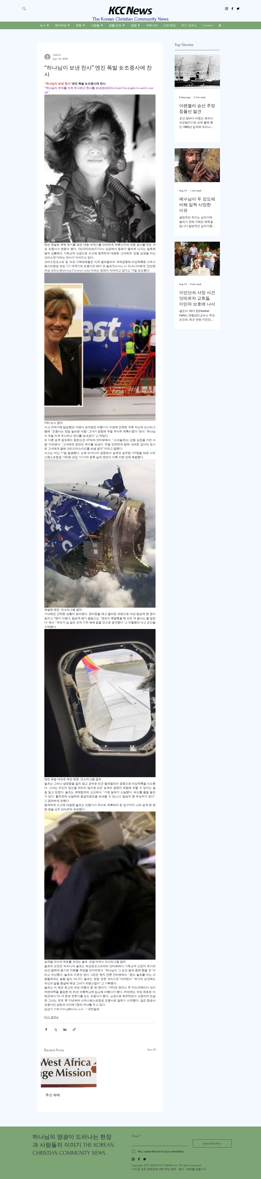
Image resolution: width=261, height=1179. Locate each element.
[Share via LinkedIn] (65, 1029)
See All (151, 1049)
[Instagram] (227, 8)
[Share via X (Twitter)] (55, 1029)
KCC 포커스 (51, 1017)
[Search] (24, 8)
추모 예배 (52, 1095)
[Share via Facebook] (46, 1029)
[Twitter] (238, 8)
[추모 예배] (68, 1072)
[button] (44, 25)
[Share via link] (74, 1029)
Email (136, 1136)
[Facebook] (232, 8)
